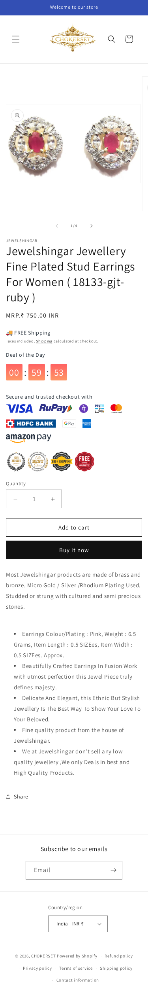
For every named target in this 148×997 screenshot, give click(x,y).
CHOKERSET (43, 956)
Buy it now (74, 550)
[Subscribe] (113, 870)
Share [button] (21, 796)
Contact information (77, 980)
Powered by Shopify (77, 956)
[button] (15, 39)
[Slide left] (57, 226)
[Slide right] (91, 226)
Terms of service (75, 968)
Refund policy (119, 956)
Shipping (44, 341)
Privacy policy (37, 968)
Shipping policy (116, 968)
